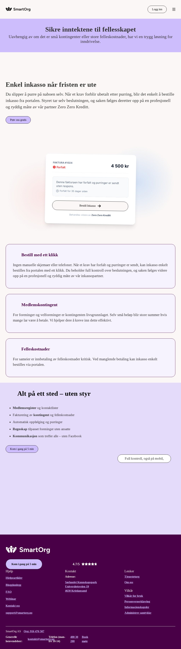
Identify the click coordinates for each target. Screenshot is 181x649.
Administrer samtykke (137, 612)
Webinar (11, 598)
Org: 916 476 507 (34, 631)
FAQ (8, 591)
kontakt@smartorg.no (41, 639)
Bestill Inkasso (87, 205)
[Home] (18, 9)
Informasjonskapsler (136, 607)
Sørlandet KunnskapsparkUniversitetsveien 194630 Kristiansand (81, 586)
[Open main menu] (174, 9)
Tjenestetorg (131, 576)
